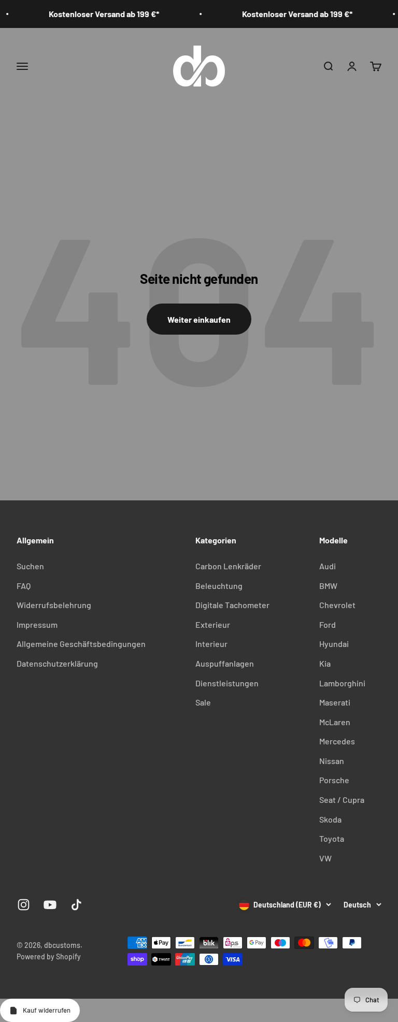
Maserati (334, 702)
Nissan (331, 761)
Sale (203, 702)
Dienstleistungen (227, 683)
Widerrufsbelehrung (54, 605)
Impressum (37, 624)
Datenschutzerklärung (57, 663)
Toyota (331, 838)
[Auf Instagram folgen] (24, 905)
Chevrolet (337, 605)
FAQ (24, 586)
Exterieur (212, 624)
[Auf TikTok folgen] (76, 905)
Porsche (334, 780)
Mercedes (337, 741)
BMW (328, 586)
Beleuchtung (219, 586)
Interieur (211, 644)
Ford (327, 624)
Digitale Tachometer (232, 605)
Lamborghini (342, 683)
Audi (327, 566)
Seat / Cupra (341, 799)
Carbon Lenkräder (228, 566)
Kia (325, 663)
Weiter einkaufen (199, 319)
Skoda (330, 819)
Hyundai (334, 644)
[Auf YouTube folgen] (50, 905)
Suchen (30, 566)
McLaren (334, 722)
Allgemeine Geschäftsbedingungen (81, 644)
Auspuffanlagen (224, 663)
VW (325, 858)
